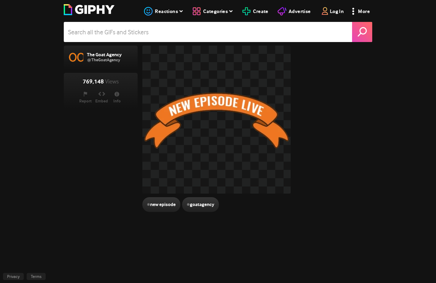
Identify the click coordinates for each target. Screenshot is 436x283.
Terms (36, 276)
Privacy (13, 276)
